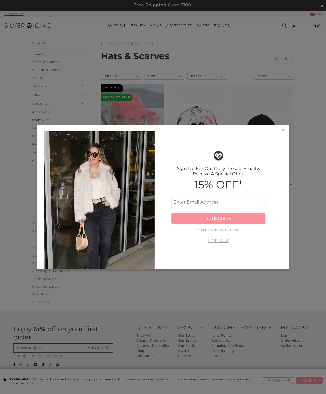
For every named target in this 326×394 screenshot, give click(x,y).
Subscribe (219, 218)
